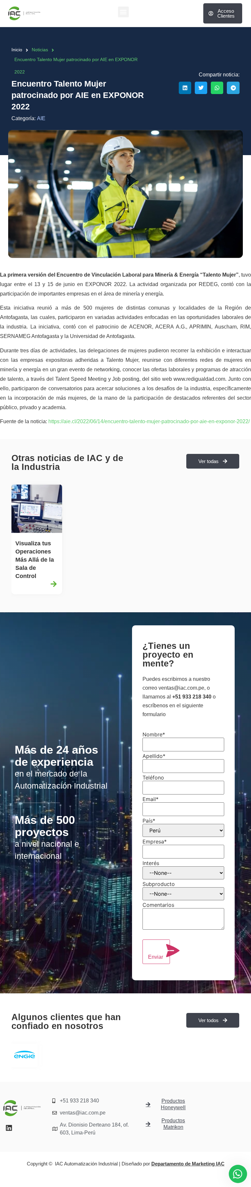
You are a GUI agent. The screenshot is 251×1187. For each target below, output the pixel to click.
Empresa (154, 841)
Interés (150, 863)
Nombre (153, 734)
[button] (123, 12)
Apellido (153, 756)
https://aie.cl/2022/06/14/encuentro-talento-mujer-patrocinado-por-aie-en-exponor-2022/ (149, 421)
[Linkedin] (8, 1128)
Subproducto (158, 884)
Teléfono (153, 777)
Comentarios (158, 904)
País (148, 820)
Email (150, 799)
